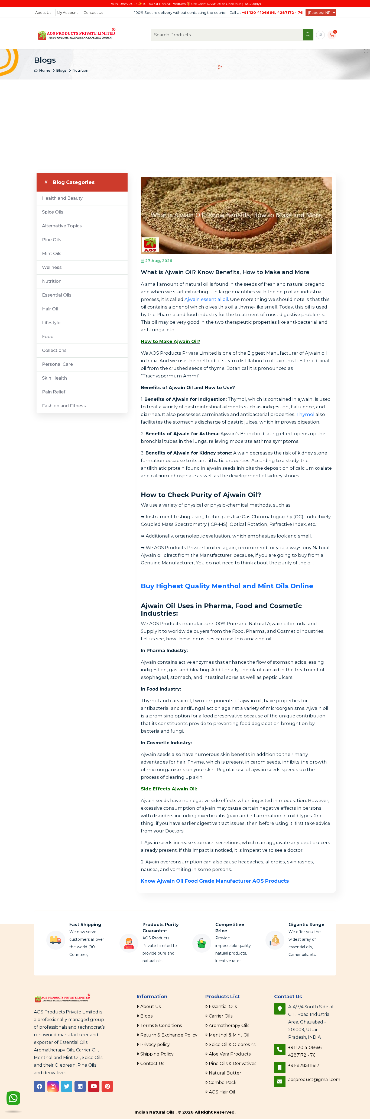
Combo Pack (222, 1082)
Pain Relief (53, 392)
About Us (43, 12)
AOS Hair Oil (222, 1092)
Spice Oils (52, 212)
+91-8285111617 (303, 1065)
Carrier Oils (220, 1016)
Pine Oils (51, 239)
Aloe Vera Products (230, 1054)
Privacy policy (155, 1044)
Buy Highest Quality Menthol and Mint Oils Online (227, 586)
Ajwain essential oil (206, 299)
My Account (67, 12)
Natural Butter (225, 1073)
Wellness (52, 267)
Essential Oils (57, 295)
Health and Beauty (62, 198)
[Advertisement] (185, 120)
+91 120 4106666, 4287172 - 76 (272, 12)
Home (44, 70)
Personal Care (57, 364)
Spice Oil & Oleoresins (232, 1044)
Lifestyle (51, 322)
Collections (54, 350)
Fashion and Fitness (64, 405)
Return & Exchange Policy (168, 1035)
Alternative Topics (62, 225)
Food (48, 336)
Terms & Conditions (161, 1025)
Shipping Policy (157, 1054)
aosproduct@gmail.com (314, 1079)
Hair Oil (50, 308)
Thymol (305, 414)
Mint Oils (51, 253)
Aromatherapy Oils (229, 1025)
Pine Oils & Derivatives (232, 1063)
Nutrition (80, 70)
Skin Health (54, 378)
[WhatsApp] (13, 1102)
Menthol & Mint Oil (229, 1035)
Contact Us (93, 12)
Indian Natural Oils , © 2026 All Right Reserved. (185, 1112)
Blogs (61, 70)
